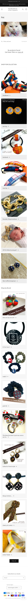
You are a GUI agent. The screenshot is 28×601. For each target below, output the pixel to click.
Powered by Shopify (20, 598)
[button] (2, 9)
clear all (20, 52)
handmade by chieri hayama (12, 598)
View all (14, 561)
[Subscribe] (23, 577)
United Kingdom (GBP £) (13, 587)
